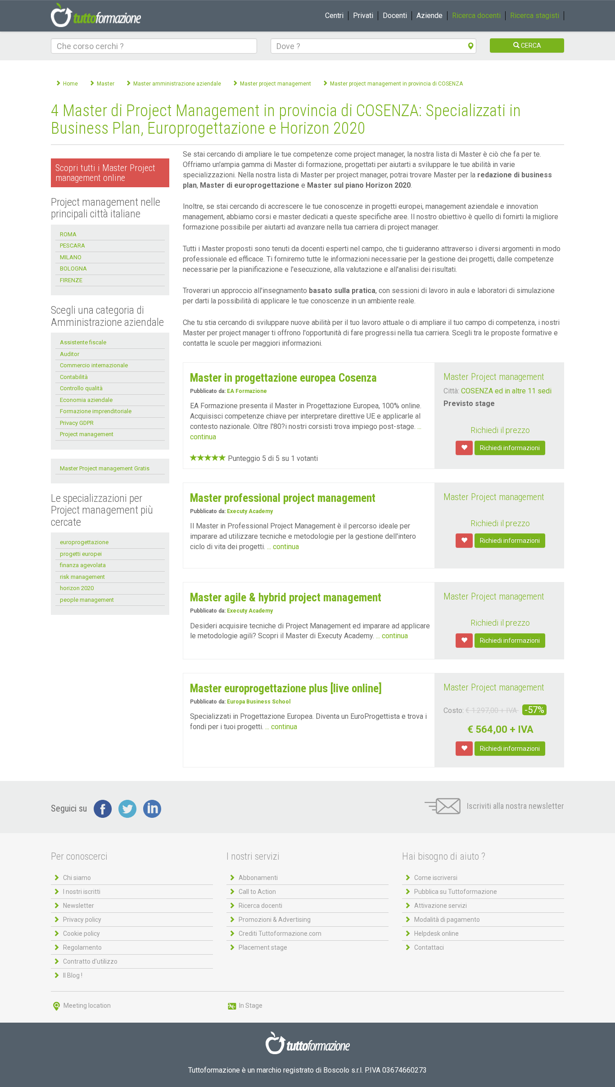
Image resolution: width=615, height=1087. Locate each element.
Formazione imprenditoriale (95, 411)
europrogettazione (84, 542)
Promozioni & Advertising (275, 919)
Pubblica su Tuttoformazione (455, 891)
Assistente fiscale (83, 342)
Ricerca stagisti (534, 15)
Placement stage (263, 947)
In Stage (250, 1005)
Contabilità (74, 377)
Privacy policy (82, 919)
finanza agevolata (83, 565)
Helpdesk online (436, 933)
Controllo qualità (81, 388)
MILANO (70, 257)
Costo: (453, 710)
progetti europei (81, 553)
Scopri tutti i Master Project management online (105, 172)
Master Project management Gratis (104, 468)
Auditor (69, 354)
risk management (82, 576)
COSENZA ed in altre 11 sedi (506, 391)
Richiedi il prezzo (500, 430)
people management (87, 599)
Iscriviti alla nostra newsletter (514, 806)
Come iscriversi (435, 877)
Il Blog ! (72, 975)
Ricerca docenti (476, 15)
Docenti (395, 15)
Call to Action (257, 891)
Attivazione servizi (440, 905)
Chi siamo (77, 877)
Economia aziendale (86, 400)
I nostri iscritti (81, 891)
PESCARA (72, 245)
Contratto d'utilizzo (90, 961)
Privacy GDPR (77, 422)
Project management (86, 434)
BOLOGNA (73, 268)
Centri (334, 15)
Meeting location (86, 1005)
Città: (451, 391)
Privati (363, 15)
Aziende (429, 15)
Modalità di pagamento (447, 919)
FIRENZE (71, 280)
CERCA (530, 45)
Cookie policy (81, 933)
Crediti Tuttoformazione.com (280, 933)
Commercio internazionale (94, 365)
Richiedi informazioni (510, 447)
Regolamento (82, 947)
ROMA (68, 234)
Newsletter (78, 905)
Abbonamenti (258, 877)
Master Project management (493, 376)
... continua (283, 546)
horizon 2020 (77, 588)
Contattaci (429, 947)
